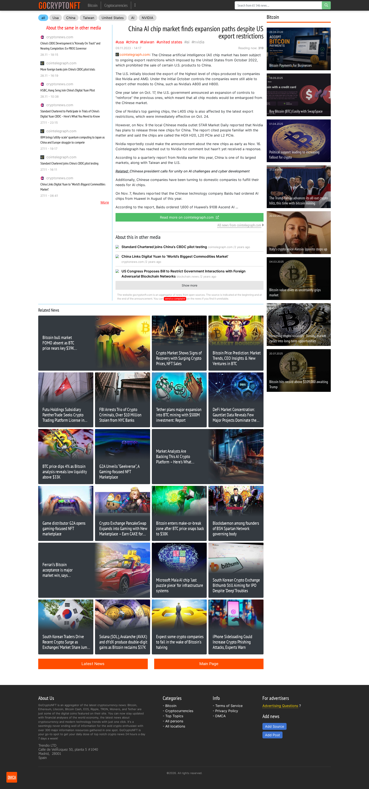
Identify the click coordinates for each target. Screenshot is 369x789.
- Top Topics (173, 716)
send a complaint (175, 298)
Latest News (92, 663)
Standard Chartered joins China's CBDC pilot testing (69, 163)
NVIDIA (147, 18)
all (43, 18)
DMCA (220, 716)
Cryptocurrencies (115, 5)
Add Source (274, 726)
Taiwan (88, 18)
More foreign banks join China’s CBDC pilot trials (67, 69)
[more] (135, 5)
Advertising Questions (280, 706)
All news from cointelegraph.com (239, 225)
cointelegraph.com (61, 63)
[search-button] (326, 5)
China (70, 18)
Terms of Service (229, 706)
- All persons (173, 721)
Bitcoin (92, 5)
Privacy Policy (226, 711)
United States (113, 18)
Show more (189, 285)
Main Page (208, 663)
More (105, 202)
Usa (56, 18)
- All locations (174, 726)
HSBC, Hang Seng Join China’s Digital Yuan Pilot (67, 90)
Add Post (272, 735)
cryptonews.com (59, 37)
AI (132, 18)
